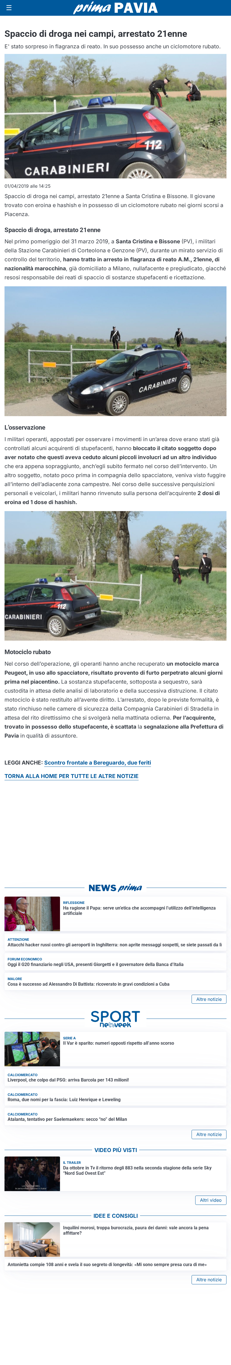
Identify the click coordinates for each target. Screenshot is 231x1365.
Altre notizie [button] (209, 999)
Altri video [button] (211, 1200)
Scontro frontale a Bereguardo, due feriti (97, 762)
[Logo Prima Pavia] (115, 7)
